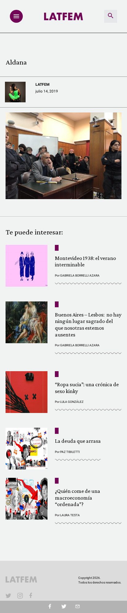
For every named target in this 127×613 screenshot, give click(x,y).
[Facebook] (32, 595)
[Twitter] (63, 607)
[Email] (77, 607)
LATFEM (42, 84)
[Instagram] (20, 595)
